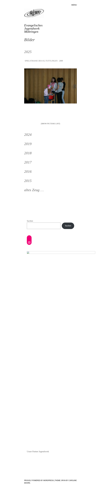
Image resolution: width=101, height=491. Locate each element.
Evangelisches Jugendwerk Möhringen (33, 28)
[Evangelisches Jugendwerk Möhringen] (35, 14)
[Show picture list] (50, 124)
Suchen (30, 221)
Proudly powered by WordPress (39, 480)
